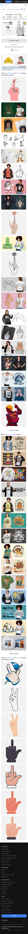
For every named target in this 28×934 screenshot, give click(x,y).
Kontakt (3, 891)
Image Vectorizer (6, 905)
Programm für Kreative (8, 882)
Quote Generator (6, 910)
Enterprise (4, 887)
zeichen (20, 17)
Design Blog (4, 849)
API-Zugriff (4, 889)
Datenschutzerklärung (8, 874)
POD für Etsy (4, 862)
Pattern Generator (6, 912)
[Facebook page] (11, 930)
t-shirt (3, 17)
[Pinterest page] (14, 930)
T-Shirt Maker (5, 908)
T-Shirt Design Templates (8, 856)
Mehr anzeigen (14, 430)
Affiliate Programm (6, 884)
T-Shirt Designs (5, 851)
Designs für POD (6, 860)
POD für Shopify (6, 864)
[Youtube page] (17, 930)
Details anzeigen (6, 69)
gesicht (15, 17)
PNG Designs (5, 853)
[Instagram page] (9, 930)
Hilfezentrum (5, 877)
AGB (2, 872)
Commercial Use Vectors (8, 858)
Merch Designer (6, 899)
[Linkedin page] (19, 930)
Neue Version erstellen (19, 24)
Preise (3, 870)
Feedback (4, 893)
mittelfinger (9, 17)
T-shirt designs (11, 434)
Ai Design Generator (7, 901)
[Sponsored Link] (8, 60)
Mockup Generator (7, 903)
